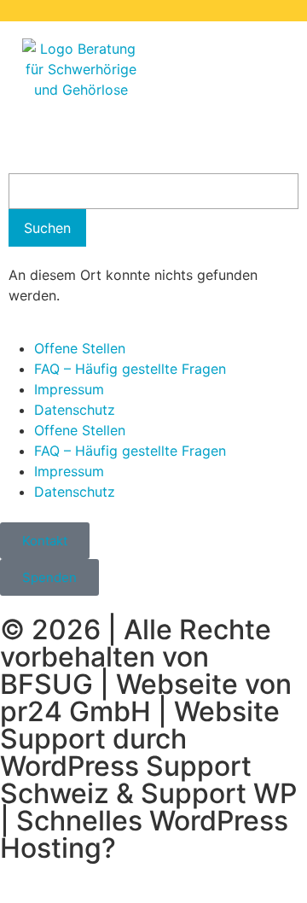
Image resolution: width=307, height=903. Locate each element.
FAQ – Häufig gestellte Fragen (130, 368)
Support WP (219, 793)
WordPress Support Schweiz (126, 779)
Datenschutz (74, 409)
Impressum (69, 389)
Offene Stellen (79, 348)
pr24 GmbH (75, 711)
